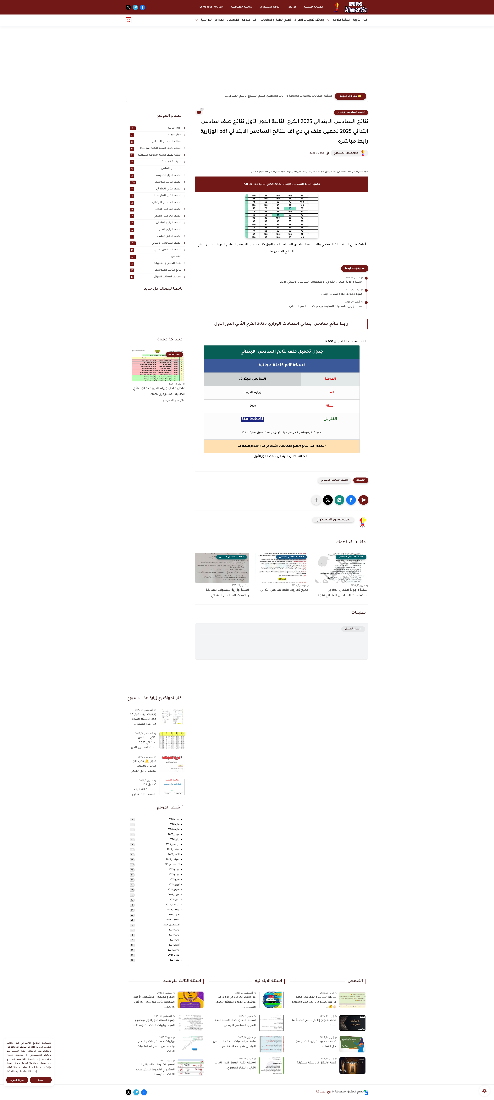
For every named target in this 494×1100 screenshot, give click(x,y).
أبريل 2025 (174, 885)
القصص (233, 20)
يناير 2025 (174, 900)
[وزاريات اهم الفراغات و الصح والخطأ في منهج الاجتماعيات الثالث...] (191, 1044)
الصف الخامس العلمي (156, 216)
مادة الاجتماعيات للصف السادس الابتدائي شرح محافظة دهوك (234, 1044)
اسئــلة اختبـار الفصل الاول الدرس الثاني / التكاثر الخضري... (234, 1066)
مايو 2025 (174, 880)
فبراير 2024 (173, 955)
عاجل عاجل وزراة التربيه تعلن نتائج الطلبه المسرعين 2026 (159, 391)
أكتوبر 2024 (173, 915)
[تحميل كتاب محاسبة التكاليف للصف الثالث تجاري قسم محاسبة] (172, 787)
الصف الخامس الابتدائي (156, 202)
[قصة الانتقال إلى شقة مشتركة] (352, 1065)
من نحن (292, 7)
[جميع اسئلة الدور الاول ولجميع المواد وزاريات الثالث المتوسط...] (191, 1023)
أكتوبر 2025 (173, 855)
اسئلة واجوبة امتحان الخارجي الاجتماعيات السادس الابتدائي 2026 (321, 282)
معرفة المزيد (17, 1080)
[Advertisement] (247, 61)
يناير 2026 (174, 839)
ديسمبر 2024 (172, 905)
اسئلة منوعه (341, 20)
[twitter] (128, 7)
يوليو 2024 (174, 930)
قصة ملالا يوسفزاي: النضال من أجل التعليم (316, 1044)
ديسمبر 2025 (172, 844)
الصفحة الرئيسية (313, 7)
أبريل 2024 (174, 945)
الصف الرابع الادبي (156, 229)
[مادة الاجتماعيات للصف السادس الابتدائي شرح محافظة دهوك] (272, 1044)
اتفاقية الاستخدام (270, 7)
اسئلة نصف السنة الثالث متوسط (156, 148)
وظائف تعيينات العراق (309, 20)
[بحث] (128, 20)
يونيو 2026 (174, 819)
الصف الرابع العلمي (156, 236)
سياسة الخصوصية (242, 7)
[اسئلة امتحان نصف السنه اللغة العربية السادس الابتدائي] (272, 1023)
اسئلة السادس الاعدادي (156, 141)
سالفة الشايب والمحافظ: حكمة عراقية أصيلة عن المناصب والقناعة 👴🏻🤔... (314, 1002)
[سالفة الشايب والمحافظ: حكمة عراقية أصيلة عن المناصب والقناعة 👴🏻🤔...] (352, 1000)
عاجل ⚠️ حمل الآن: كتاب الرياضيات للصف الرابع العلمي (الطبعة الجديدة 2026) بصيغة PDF (143, 767)
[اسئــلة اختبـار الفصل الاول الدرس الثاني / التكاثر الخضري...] (272, 1065)
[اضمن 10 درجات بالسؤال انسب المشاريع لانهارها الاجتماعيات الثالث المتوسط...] (191, 1067)
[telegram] (135, 7)
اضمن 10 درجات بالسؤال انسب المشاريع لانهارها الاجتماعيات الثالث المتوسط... (155, 1069)
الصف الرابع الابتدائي (156, 222)
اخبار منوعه (249, 20)
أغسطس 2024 (171, 925)
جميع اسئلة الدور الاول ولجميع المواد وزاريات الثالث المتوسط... (154, 1023)
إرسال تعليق (353, 629)
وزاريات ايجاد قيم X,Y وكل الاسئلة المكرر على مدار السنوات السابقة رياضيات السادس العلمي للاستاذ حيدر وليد (143, 720)
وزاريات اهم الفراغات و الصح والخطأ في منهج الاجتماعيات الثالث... (156, 1046)
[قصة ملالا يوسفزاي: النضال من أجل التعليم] (352, 1044)
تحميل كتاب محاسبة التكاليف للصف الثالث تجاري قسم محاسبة (143, 790)
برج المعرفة (323, 1092)
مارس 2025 (173, 890)
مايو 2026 (174, 824)
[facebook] (142, 7)
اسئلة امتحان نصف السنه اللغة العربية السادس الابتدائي (235, 1023)
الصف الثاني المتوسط (156, 195)
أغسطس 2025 (171, 865)
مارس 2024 (173, 950)
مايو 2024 (174, 940)
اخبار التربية (360, 20)
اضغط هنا (244, 446)
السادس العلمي (156, 168)
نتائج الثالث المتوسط (156, 270)
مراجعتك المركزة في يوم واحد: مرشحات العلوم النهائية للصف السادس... (235, 1002)
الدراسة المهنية (156, 162)
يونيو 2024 (174, 935)
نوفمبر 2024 (173, 910)
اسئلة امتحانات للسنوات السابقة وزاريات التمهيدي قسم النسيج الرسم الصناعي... (278, 96)
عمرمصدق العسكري (346, 153)
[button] (351, 500)
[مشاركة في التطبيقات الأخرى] (316, 500)
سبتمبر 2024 (172, 920)
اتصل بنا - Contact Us (211, 7)
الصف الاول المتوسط (156, 175)
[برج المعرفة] (349, 7)
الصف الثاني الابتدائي (156, 189)
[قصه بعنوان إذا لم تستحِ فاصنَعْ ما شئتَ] (352, 1023)
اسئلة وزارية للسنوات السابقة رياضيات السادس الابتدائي (326, 306)
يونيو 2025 (174, 875)
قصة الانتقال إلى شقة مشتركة (317, 1063)
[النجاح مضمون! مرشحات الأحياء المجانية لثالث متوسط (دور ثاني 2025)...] (191, 1000)
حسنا (40, 1080)
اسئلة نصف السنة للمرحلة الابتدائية (156, 155)
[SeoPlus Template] (366, 1092)
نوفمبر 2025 (173, 849)
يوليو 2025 (174, 870)
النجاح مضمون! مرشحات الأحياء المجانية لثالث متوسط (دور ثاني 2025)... (154, 1002)
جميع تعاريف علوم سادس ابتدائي (341, 294)
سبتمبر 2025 (172, 860)
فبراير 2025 (173, 895)
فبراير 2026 (173, 834)
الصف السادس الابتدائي (351, 112)
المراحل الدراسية (212, 20)
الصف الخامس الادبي (156, 209)
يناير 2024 (174, 960)
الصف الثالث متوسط (156, 182)
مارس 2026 (173, 829)
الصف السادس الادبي (156, 250)
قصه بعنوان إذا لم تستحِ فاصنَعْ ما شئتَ (314, 1023)
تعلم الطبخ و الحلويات (275, 20)
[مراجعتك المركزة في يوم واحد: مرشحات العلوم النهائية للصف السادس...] (272, 1000)
